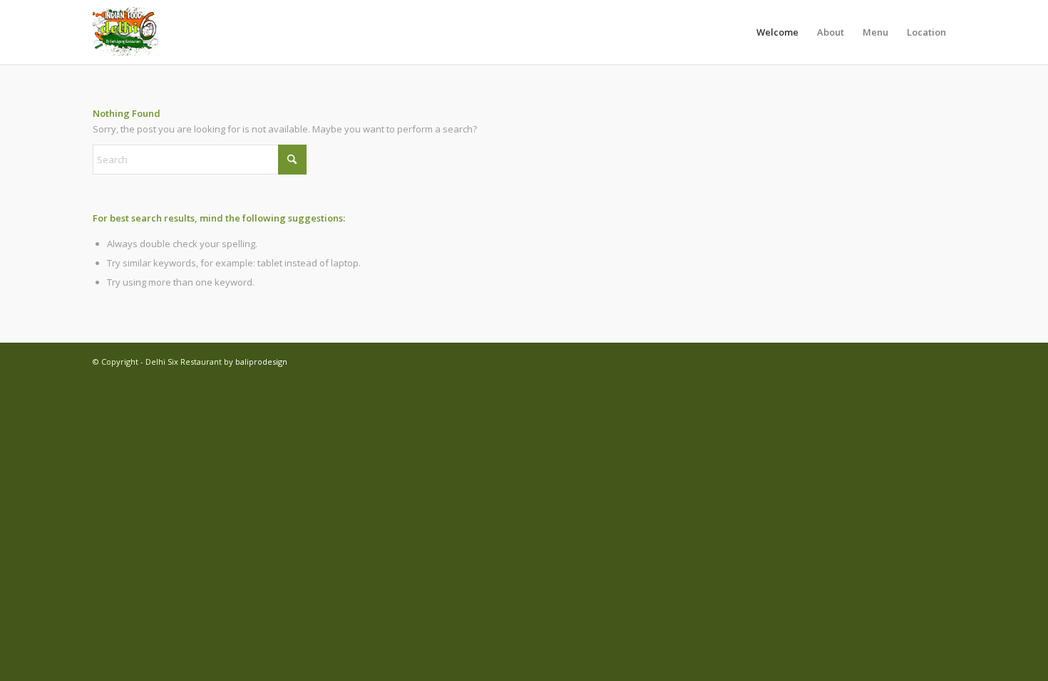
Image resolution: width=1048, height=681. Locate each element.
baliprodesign (261, 361)
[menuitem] (777, 32)
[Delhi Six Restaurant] (126, 32)
